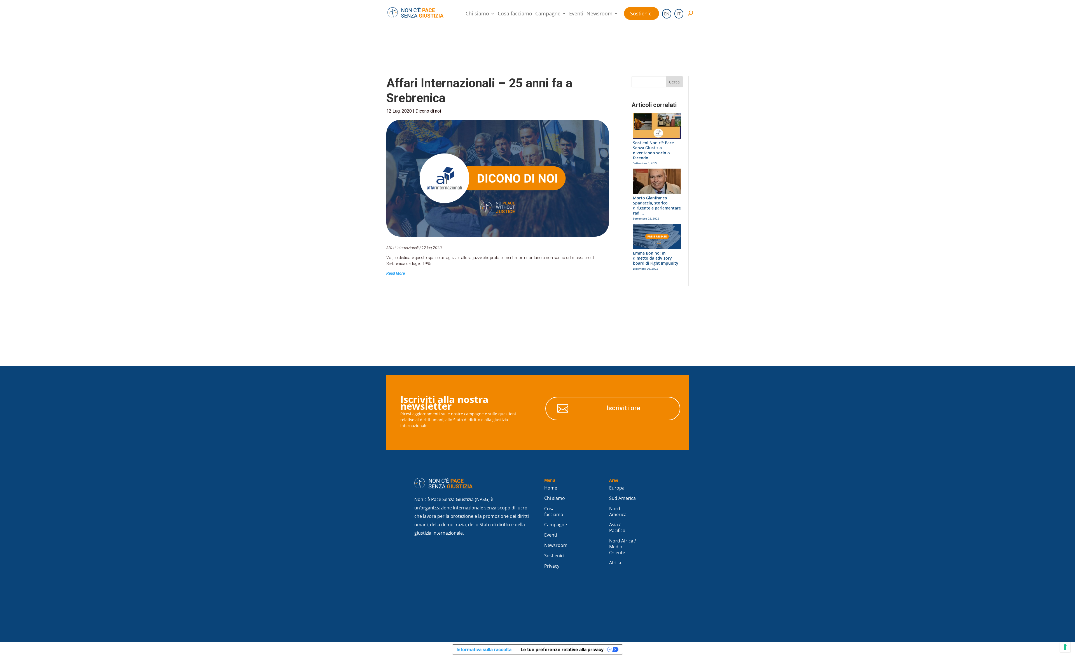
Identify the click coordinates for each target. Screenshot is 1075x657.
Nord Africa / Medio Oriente (622, 547)
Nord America (618, 512)
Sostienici (641, 13)
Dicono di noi (428, 111)
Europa (617, 488)
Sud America (622, 498)
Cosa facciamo (515, 14)
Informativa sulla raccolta (484, 649)
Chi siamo (477, 14)
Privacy (551, 566)
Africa (615, 563)
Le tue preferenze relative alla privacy (562, 649)
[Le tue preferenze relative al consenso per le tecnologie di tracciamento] (1065, 647)
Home (550, 488)
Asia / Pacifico (617, 527)
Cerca (674, 82)
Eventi (576, 14)
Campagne (547, 14)
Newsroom (599, 14)
